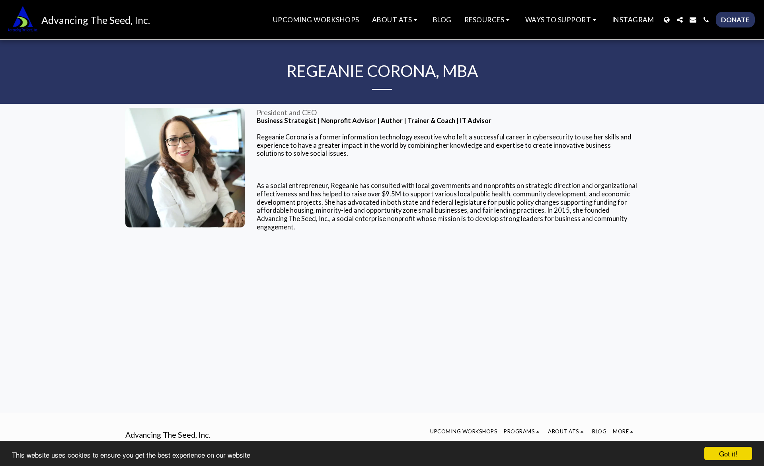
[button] (396, 20)
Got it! (728, 453)
